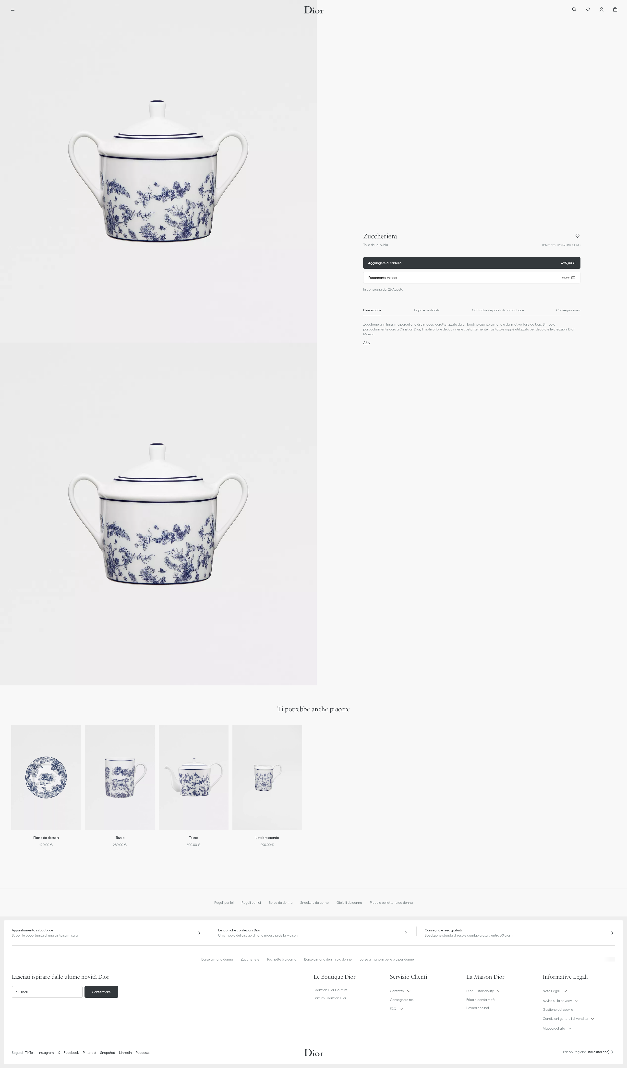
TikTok (30, 1053)
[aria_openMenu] (13, 10)
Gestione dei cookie (558, 1009)
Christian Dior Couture (331, 990)
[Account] (601, 9)
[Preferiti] (588, 9)
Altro (366, 342)
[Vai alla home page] (313, 9)
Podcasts (142, 1053)
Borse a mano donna (217, 959)
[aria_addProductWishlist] (577, 236)
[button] (158, 171)
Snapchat (107, 1053)
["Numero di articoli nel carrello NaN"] (615, 9)
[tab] (372, 310)
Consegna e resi (402, 1000)
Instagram (46, 1053)
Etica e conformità (480, 1000)
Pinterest (89, 1053)
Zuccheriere (250, 959)
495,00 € (472, 263)
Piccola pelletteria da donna (391, 902)
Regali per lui (251, 902)
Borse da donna (280, 902)
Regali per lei (224, 902)
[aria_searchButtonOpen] (574, 9)
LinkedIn (125, 1053)
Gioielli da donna (349, 902)
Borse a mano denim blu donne (328, 959)
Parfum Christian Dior (330, 998)
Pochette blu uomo (281, 959)
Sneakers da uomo (314, 902)
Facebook (71, 1053)
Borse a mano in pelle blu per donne (387, 959)
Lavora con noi (477, 1008)
